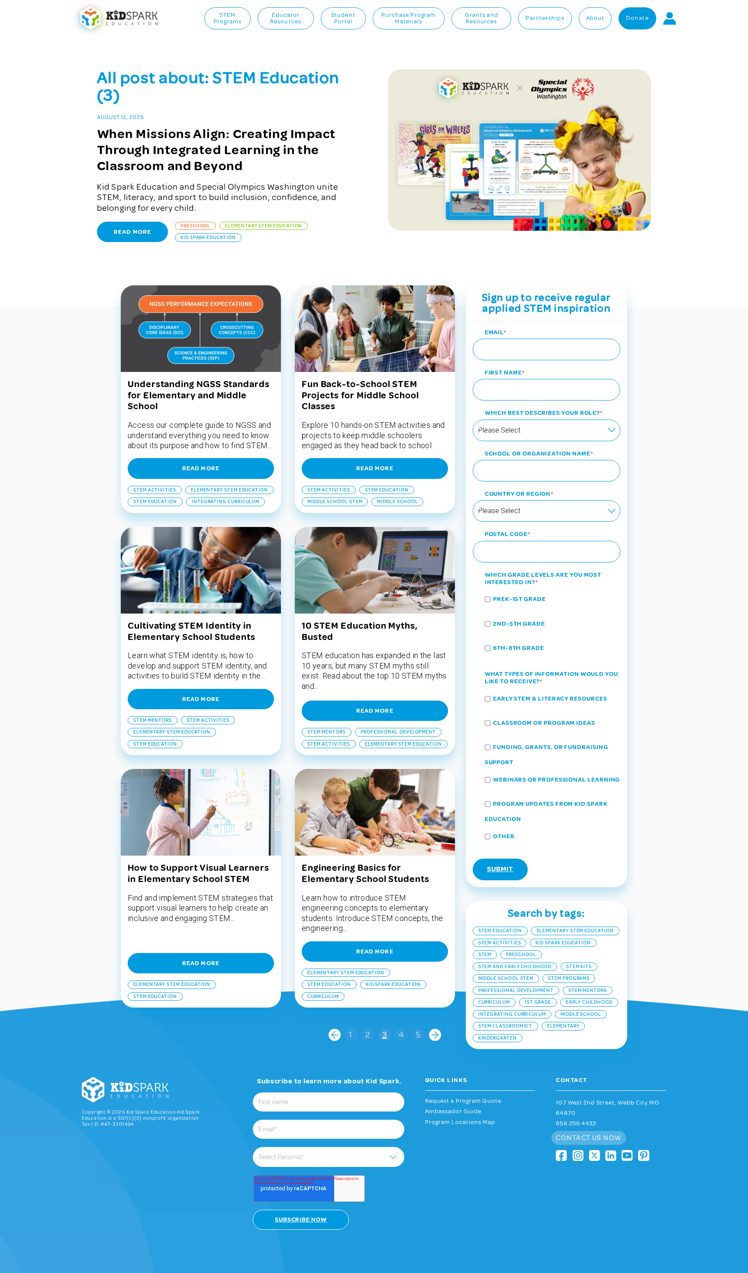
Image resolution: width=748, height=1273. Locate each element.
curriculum (323, 996)
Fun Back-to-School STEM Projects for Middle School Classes (360, 395)
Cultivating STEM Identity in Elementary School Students (191, 631)
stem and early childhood (514, 966)
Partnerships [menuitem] (545, 18)
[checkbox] (546, 625)
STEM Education (155, 501)
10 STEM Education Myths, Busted (360, 631)
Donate (637, 18)
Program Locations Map (460, 1122)
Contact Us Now (588, 1138)
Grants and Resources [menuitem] (481, 18)
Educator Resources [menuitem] (285, 18)
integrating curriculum (225, 501)
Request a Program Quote (463, 1101)
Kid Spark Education (208, 237)
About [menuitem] (595, 18)
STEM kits (579, 966)
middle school (397, 501)
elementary (563, 1026)
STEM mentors (152, 720)
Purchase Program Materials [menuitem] (408, 18)
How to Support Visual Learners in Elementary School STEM (198, 873)
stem (485, 954)
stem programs (569, 978)
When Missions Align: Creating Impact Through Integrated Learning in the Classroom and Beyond (216, 150)
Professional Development (398, 732)
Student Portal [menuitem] (343, 18)
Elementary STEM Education (263, 226)
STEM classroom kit (505, 1026)
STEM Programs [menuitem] (227, 18)
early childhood (589, 1002)
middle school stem (335, 501)
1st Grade (538, 1002)
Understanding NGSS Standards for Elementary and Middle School (199, 395)
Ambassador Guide (453, 1111)
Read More (132, 232)
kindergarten (497, 1038)
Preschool (195, 226)
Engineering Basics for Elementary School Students (365, 873)
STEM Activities (154, 490)
